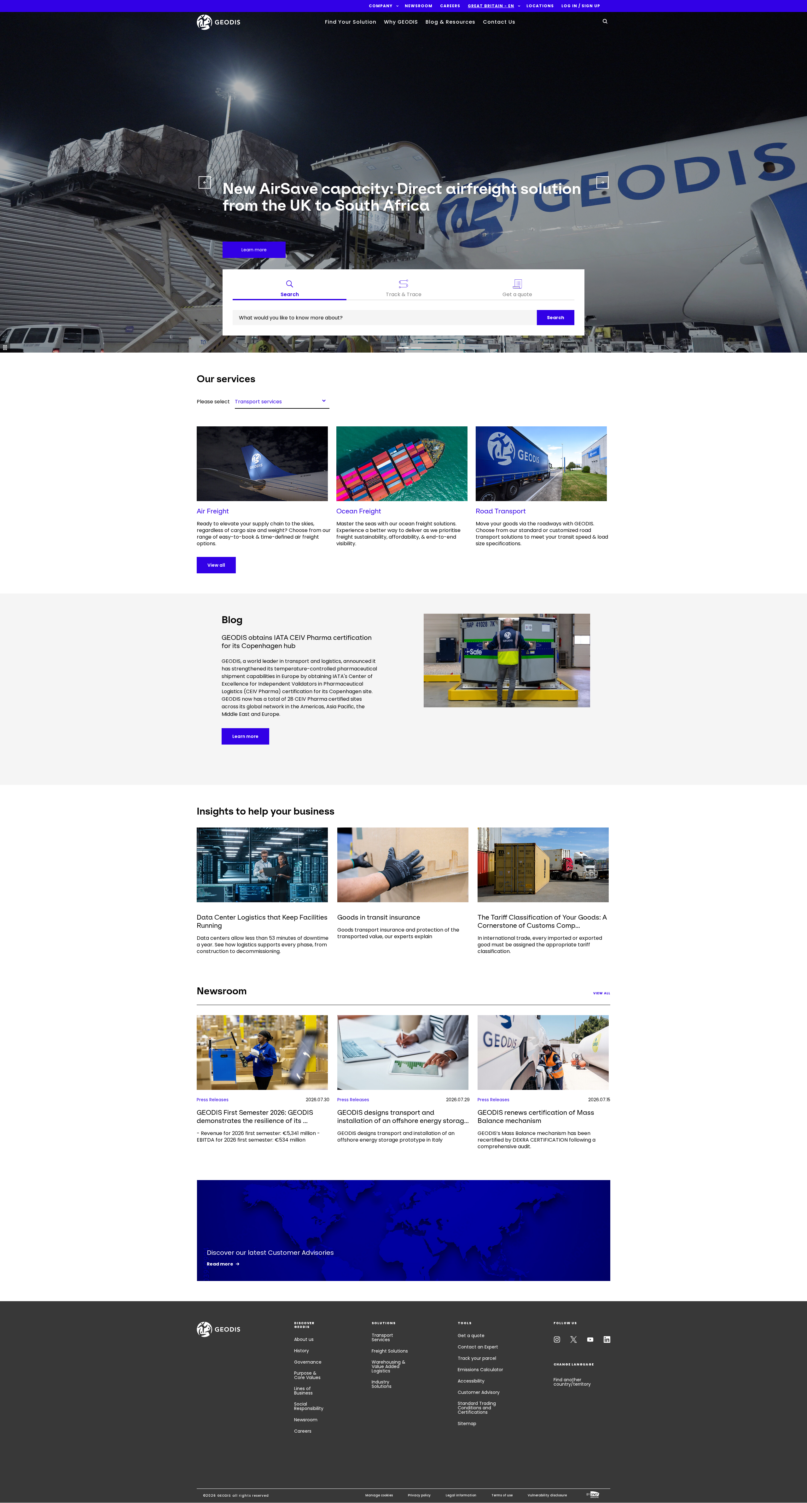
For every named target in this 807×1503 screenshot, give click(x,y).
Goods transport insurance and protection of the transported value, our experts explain (398, 933)
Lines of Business (303, 1390)
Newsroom (305, 1420)
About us (304, 1339)
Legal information (461, 1495)
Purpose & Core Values (307, 1375)
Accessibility (471, 1381)
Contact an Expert (478, 1347)
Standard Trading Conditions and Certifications (477, 1407)
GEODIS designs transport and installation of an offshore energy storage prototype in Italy (396, 1136)
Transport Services (382, 1337)
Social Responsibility (308, 1406)
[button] (380, 6)
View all (216, 565)
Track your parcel (477, 1358)
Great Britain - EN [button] (491, 6)
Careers (302, 1431)
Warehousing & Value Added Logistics (388, 1366)
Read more (220, 1264)
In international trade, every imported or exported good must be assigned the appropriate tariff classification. (540, 944)
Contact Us (499, 22)
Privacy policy (419, 1495)
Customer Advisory (479, 1392)
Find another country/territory (572, 1381)
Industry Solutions (382, 1384)
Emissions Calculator (480, 1369)
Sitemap (467, 1423)
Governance (308, 1362)
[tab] (289, 289)
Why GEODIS (401, 22)
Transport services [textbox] (258, 401)
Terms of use (502, 1495)
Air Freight (213, 511)
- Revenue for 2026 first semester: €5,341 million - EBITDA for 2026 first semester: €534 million (258, 1136)
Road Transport (501, 511)
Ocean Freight (358, 511)
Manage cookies (379, 1495)
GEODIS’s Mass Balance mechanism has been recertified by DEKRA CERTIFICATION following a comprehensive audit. (536, 1140)
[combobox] (282, 400)
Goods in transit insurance (378, 917)
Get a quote (471, 1335)
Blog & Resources (450, 22)
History (301, 1350)
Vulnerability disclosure (547, 1495)
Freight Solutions (390, 1351)
